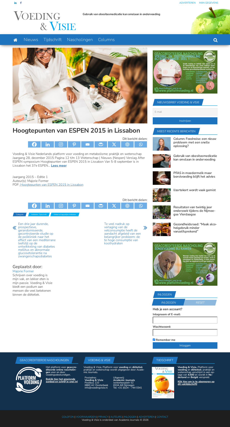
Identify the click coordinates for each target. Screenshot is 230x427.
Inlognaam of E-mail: (167, 314)
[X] (114, 144)
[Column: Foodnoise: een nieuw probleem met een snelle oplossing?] (162, 144)
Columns (106, 39)
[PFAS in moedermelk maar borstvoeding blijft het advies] (162, 178)
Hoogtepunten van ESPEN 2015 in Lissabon (51, 184)
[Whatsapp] (140, 144)
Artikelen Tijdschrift (39, 214)
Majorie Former (23, 271)
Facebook (21, 3)
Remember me (165, 339)
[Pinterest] (74, 144)
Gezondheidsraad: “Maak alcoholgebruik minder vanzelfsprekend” (195, 228)
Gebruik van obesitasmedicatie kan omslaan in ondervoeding (102, 14)
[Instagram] (61, 144)
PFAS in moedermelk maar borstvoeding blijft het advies (182, 14)
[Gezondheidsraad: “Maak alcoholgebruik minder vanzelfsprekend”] (162, 229)
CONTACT (162, 417)
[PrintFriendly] (101, 144)
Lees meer (59, 165)
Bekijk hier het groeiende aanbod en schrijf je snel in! (62, 380)
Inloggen (168, 303)
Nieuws (31, 39)
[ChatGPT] (127, 144)
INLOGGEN (130, 417)
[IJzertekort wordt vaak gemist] (162, 195)
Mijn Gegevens (208, 2)
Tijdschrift (52, 39)
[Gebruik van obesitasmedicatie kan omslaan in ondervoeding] (162, 161)
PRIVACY (103, 417)
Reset (200, 303)
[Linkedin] (47, 144)
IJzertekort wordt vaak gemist (194, 190)
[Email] (87, 144)
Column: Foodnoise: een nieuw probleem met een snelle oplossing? (194, 142)
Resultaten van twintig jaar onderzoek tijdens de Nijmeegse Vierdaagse (194, 210)
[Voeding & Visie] (15, 39)
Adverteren (187, 2)
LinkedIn (15, 3)
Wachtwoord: (162, 326)
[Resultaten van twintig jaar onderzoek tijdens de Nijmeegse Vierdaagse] (162, 212)
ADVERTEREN (147, 417)
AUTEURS (116, 417)
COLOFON (68, 417)
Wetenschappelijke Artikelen (65, 214)
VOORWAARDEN (86, 417)
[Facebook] (34, 144)
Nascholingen (80, 39)
